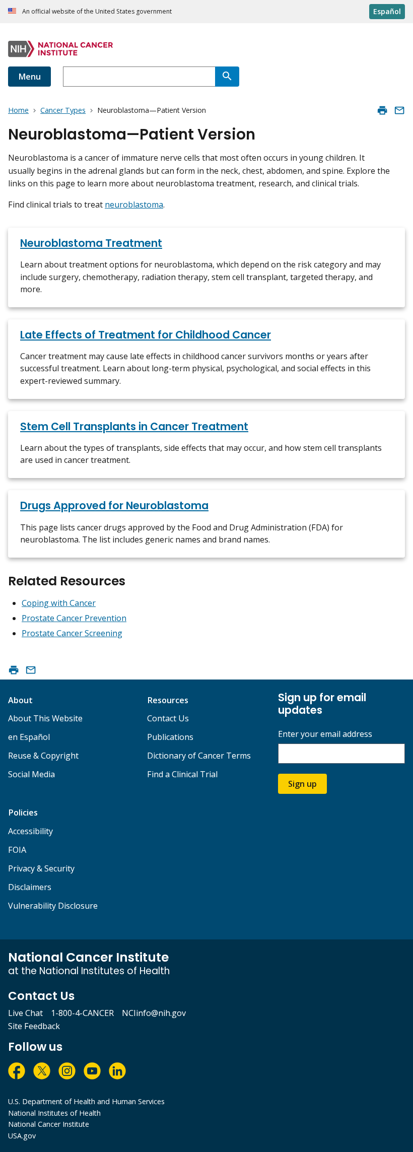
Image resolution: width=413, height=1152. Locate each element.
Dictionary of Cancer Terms (199, 755)
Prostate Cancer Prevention (74, 618)
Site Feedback (34, 1026)
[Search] (227, 76)
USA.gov (22, 1135)
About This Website (45, 718)
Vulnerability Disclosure (53, 905)
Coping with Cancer (59, 602)
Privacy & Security (41, 868)
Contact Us (168, 718)
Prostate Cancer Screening (72, 633)
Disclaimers (29, 887)
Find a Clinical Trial (182, 774)
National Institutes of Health (54, 1113)
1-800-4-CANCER (82, 1013)
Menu (29, 76)
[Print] (382, 110)
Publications (170, 736)
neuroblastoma (134, 204)
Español (387, 11)
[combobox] (139, 76)
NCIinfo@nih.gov (154, 1013)
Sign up (302, 783)
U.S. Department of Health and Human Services (86, 1101)
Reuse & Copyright (43, 755)
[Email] (399, 110)
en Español (29, 736)
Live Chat (25, 1013)
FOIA (17, 849)
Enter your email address (325, 734)
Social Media (31, 774)
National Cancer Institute (48, 1124)
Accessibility (30, 831)
